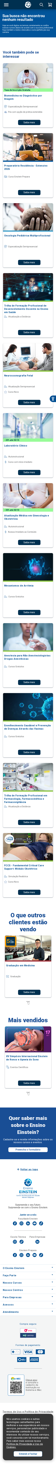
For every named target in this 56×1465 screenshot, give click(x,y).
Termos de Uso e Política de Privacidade (28, 1411)
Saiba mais (29, 122)
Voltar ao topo (29, 1169)
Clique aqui (31, 1380)
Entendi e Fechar (28, 1453)
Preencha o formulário (28, 1149)
